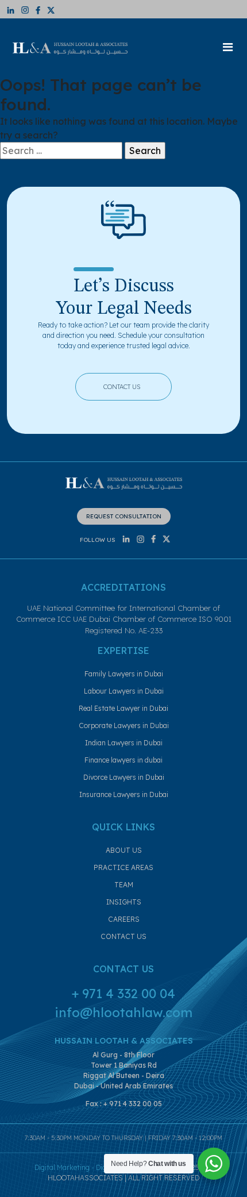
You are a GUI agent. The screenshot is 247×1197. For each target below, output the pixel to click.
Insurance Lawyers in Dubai (123, 794)
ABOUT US (124, 850)
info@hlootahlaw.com (123, 1012)
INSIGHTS (123, 902)
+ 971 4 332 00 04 (123, 994)
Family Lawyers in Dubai (123, 673)
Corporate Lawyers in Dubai (124, 725)
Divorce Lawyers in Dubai (123, 777)
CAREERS (124, 919)
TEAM (123, 884)
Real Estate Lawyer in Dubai (123, 708)
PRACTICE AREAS (123, 867)
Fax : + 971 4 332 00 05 (124, 1103)
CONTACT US (131, 385)
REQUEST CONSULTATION (123, 516)
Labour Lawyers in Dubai (124, 691)
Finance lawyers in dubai (123, 760)
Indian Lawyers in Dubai (124, 742)
